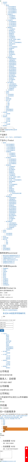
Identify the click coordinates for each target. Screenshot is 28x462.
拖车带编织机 (12, 32)
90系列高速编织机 (11, 8)
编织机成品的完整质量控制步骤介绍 (11, 255)
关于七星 (5, 115)
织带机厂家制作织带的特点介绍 (10, 260)
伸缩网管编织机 (12, 61)
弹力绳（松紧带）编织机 (14, 39)
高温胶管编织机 (12, 73)
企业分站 (7, 418)
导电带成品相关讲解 (16, 193)
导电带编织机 (12, 54)
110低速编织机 (12, 18)
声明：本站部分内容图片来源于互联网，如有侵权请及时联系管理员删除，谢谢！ (14, 416)
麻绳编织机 (11, 51)
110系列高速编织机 (12, 9)
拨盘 (8, 103)
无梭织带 (15, 129)
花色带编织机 (12, 36)
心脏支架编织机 (12, 84)
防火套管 (11, 81)
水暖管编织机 (12, 60)
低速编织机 (10, 14)
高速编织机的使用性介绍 (8, 261)
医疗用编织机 (10, 82)
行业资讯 (8, 119)
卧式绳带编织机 (12, 21)
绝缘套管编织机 (12, 63)
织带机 (7, 91)
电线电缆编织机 (12, 67)
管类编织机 (10, 57)
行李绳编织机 (12, 38)
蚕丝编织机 (11, 52)
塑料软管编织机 (12, 76)
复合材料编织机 (9, 110)
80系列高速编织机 (11, 6)
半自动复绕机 (10, 96)
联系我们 (5, 125)
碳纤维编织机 (12, 75)
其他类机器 (8, 99)
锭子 (8, 102)
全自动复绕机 (10, 94)
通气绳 (10, 55)
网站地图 (12, 418)
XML (19, 418)
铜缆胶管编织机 (12, 58)
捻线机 (7, 107)
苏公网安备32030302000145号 (8, 461)
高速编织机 (7, 129)
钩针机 (7, 97)
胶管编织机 (11, 66)
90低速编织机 (12, 17)
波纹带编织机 (12, 41)
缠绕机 (7, 106)
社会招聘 (8, 124)
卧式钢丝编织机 (12, 24)
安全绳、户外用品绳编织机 (15, 42)
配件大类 (8, 100)
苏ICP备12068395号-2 (7, 415)
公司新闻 (8, 118)
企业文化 (8, 357)
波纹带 (10, 45)
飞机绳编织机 (10, 90)
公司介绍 (8, 356)
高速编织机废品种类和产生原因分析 (11, 257)
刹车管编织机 (12, 79)
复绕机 (7, 93)
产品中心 (5, 3)
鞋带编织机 (11, 30)
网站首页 (5, 2)
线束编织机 (11, 88)
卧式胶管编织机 (12, 23)
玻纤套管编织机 (12, 69)
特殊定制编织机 (9, 109)
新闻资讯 (5, 116)
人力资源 (5, 122)
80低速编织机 (12, 15)
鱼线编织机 (11, 48)
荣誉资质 (8, 359)
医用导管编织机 (12, 87)
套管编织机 (11, 78)
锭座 (8, 104)
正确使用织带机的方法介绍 (9, 258)
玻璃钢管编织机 (12, 72)
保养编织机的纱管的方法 (8, 263)
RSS (16, 418)
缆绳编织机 (11, 35)
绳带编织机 (10, 27)
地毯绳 (10, 50)
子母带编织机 (12, 29)
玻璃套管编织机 (12, 70)
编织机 (7, 5)
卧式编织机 (10, 20)
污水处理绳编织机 (13, 47)
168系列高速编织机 (12, 12)
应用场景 (5, 112)
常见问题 (8, 121)
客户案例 (5, 351)
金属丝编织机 (12, 44)
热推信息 (2, 418)
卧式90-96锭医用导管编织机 (14, 313)
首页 (7, 137)
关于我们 (5, 354)
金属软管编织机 (12, 64)
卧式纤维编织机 (12, 26)
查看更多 (8, 350)
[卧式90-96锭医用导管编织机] (10, 310)
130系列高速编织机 (12, 11)
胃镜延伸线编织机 (13, 85)
